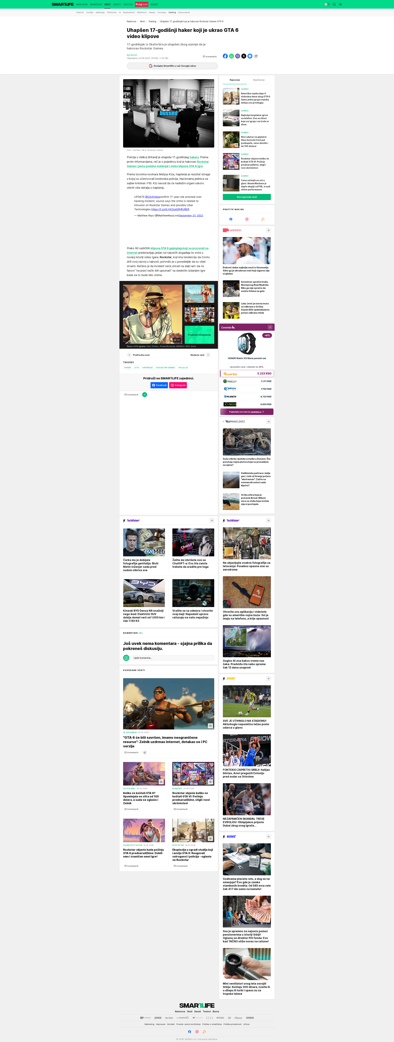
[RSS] (263, 219)
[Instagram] (247, 219)
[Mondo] (145, 1018)
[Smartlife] (63, 4)
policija (183, 367)
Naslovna (131, 21)
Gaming (152, 21)
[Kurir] (157, 1018)
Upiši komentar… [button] (143, 657)
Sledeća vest (197, 355)
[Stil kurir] (229, 1018)
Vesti (142, 21)
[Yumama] (183, 1018)
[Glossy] (238, 1018)
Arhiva (246, 1024)
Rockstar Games (165, 367)
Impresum (160, 1024)
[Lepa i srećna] (169, 1018)
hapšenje (148, 367)
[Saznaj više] (268, 230)
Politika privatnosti (232, 1024)
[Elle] (209, 1018)
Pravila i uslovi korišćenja (189, 1024)
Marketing (149, 1024)
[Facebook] (231, 219)
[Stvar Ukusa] (197, 1018)
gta (137, 367)
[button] (209, 56)
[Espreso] (250, 1018)
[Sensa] (220, 1018)
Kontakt (171, 1024)
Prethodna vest (141, 355)
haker (127, 367)
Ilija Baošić (132, 55)
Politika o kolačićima (212, 1024)
